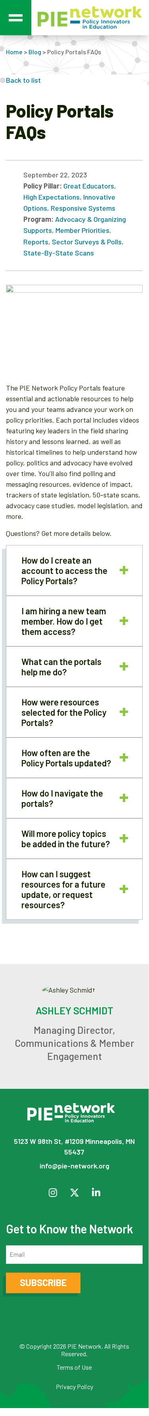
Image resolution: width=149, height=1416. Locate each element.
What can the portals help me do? (61, 666)
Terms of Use (74, 1367)
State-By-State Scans (58, 252)
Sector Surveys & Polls (87, 241)
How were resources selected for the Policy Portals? (64, 712)
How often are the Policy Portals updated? (66, 757)
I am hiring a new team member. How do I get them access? (63, 621)
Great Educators (88, 185)
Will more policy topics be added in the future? (65, 838)
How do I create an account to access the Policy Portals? (64, 570)
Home (14, 51)
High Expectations (51, 196)
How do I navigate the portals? (62, 798)
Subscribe (43, 1282)
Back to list (23, 80)
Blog (35, 51)
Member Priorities (82, 230)
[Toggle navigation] (15, 17)
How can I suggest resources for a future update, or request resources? (63, 889)
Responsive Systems (83, 208)
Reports (35, 241)
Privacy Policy (74, 1386)
